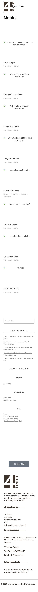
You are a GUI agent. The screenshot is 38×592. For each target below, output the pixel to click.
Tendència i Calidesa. (13, 95)
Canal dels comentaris (11, 418)
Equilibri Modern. (11, 127)
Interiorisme (8, 66)
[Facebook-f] (25, 590)
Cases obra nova (11, 190)
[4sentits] (19, 6)
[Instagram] (12, 590)
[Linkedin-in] (19, 590)
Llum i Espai (9, 63)
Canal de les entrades (11, 416)
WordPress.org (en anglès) (13, 421)
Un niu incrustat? (11, 289)
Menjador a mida (11, 158)
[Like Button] (32, 62)
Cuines (6, 194)
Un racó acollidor (11, 257)
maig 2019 (7, 384)
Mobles (16, 66)
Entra (5, 414)
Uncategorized (10, 400)
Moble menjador (11, 225)
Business (7, 398)
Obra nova (7, 196)
